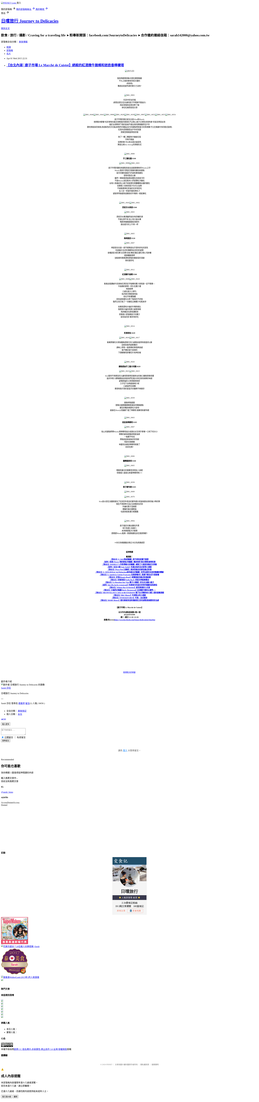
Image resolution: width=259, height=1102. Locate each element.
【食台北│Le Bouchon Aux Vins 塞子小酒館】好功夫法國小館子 (129, 582)
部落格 (9, 50)
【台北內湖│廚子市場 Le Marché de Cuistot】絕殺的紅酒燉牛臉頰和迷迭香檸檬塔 (65, 65)
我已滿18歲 (6, 1097)
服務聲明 (155, 1065)
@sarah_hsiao (7, 792)
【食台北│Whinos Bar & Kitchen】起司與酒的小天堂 (129, 587)
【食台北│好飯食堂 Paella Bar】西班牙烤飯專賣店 (129, 580)
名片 (8, 54)
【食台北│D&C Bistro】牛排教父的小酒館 (129, 595)
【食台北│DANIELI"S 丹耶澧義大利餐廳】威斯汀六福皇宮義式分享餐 (129, 564)
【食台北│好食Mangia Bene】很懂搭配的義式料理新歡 (129, 577)
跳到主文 (5, 28)
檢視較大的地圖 (129, 672)
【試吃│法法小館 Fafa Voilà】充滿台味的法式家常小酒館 (129, 567)
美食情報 (23, 42)
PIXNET (109, 1065)
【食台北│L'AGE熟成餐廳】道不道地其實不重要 (129, 559)
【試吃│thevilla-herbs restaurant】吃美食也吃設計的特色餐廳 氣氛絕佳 (129, 585)
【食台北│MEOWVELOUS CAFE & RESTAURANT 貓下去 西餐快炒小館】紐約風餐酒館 (129, 593)
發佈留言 (5, 741)
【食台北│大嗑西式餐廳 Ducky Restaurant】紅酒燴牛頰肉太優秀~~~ (129, 590)
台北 (20, 714)
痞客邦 (21, 703)
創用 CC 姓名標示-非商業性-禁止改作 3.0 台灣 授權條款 (40, 1049)
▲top (3, 719)
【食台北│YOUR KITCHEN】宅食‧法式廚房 (129, 598)
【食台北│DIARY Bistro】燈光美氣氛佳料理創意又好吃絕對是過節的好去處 (129, 600)
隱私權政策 (144, 1065)
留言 (27, 703)
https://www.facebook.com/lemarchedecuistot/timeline (134, 620)
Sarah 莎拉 (6, 688)
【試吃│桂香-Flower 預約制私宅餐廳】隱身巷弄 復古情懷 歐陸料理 (129, 562)
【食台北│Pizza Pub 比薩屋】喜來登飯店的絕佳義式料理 (129, 569)
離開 (15, 1097)
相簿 (8, 47)
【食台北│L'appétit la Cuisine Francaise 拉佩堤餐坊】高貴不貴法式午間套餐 (129, 575)
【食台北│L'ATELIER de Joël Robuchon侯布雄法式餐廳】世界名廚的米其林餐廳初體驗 (129, 572)
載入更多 (5, 724)
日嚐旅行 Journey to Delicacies (29, 21)
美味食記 (22, 711)
